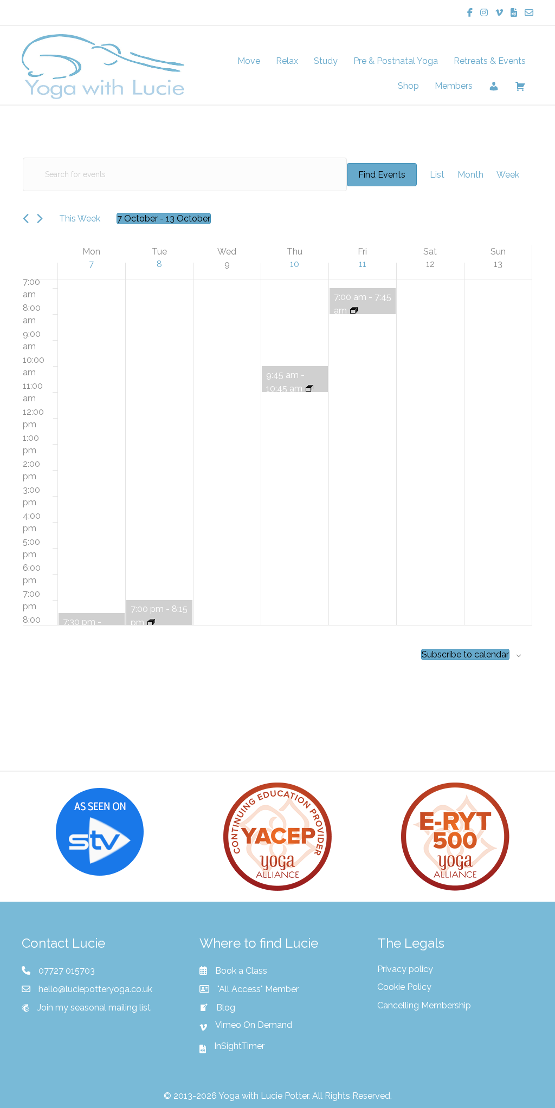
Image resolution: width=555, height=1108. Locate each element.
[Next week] (40, 218)
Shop (408, 86)
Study (326, 61)
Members (454, 86)
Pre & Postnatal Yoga (395, 61)
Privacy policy (405, 969)
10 (294, 264)
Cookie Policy (404, 987)
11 (362, 264)
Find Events (381, 175)
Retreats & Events (490, 61)
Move (248, 61)
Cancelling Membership (424, 1005)
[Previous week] (26, 218)
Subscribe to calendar (465, 654)
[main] (277, 438)
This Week (79, 218)
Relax (287, 61)
